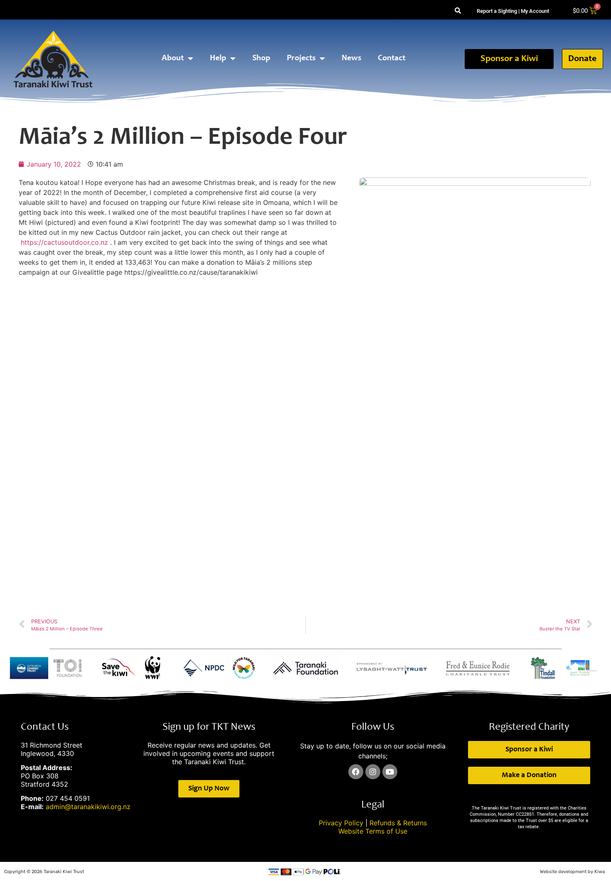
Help (218, 58)
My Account (535, 11)
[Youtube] (389, 771)
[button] (458, 11)
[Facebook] (355, 771)
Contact (391, 58)
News (351, 58)
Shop (261, 58)
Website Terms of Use (372, 831)
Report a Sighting (497, 11)
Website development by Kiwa (572, 871)
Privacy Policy (341, 823)
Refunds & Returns (398, 823)
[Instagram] (372, 771)
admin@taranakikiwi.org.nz (88, 806)
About (173, 58)
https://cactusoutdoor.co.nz (64, 242)
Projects (301, 58)
